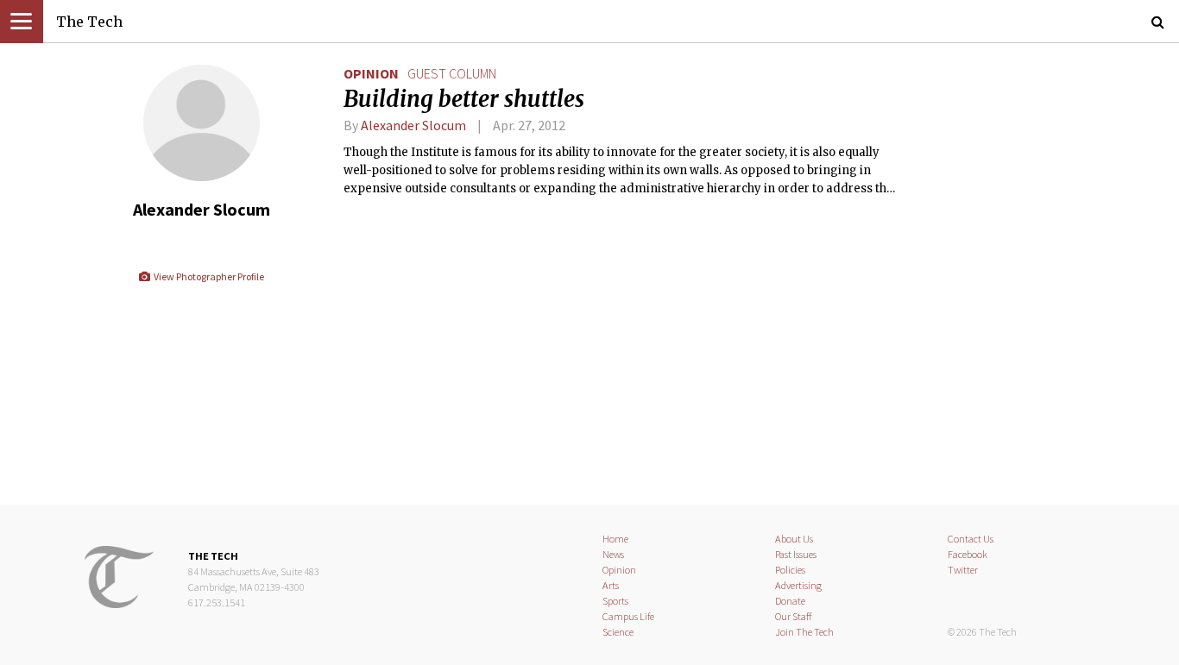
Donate (790, 600)
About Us (794, 538)
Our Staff (793, 616)
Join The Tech (804, 631)
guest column (451, 73)
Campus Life (628, 616)
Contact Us (970, 538)
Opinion (371, 73)
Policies (790, 569)
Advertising (798, 585)
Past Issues (795, 554)
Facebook (967, 554)
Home (615, 538)
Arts (610, 585)
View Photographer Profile (207, 276)
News (613, 554)
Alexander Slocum (413, 125)
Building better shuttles (464, 99)
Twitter (963, 569)
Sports (615, 600)
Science (618, 631)
